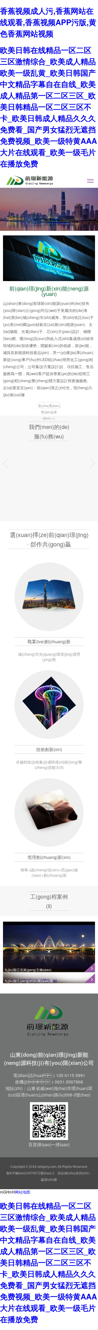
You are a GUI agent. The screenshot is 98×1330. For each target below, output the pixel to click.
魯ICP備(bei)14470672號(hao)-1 (30, 1173)
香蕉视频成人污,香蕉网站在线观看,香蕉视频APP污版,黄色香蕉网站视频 (48, 22)
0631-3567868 (69, 1082)
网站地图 (22, 1192)
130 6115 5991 (70, 1075)
